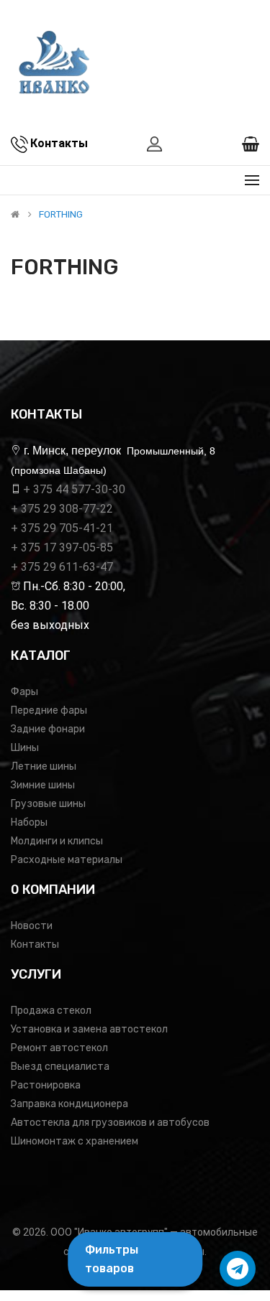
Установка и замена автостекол (89, 1029)
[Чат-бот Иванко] (238, 1269)
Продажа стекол (51, 1010)
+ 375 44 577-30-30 (74, 489)
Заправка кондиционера (69, 1104)
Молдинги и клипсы (57, 841)
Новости (32, 926)
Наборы (29, 822)
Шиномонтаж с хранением (74, 1141)
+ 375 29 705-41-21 (62, 528)
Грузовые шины (48, 804)
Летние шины (43, 766)
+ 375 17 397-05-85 (62, 547)
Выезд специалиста (60, 1066)
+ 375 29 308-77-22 (62, 509)
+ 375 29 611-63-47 (62, 567)
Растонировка (46, 1085)
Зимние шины (43, 785)
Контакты (35, 944)
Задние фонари (48, 729)
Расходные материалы (66, 860)
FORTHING (61, 215)
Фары (24, 692)
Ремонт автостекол (59, 1048)
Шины (25, 748)
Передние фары (49, 710)
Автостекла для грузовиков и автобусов (110, 1122)
